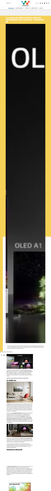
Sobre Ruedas (34, 8)
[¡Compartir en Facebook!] (2, 355)
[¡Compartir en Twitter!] (4, 355)
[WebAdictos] (25, 3)
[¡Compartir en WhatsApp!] (6, 355)
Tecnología (11, 8)
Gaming (41, 8)
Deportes (27, 8)
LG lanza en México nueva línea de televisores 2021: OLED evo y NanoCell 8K (25, 20)
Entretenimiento (19, 8)
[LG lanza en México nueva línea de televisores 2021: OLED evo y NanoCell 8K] (25, 183)
